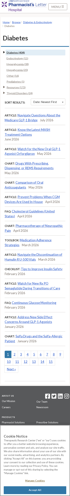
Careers (6, 407)
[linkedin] (60, 397)
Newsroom (42, 407)
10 (9, 362)
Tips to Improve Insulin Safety (42, 269)
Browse (16, 22)
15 (51, 362)
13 (34, 362)
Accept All (35, 490)
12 (25, 362)
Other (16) (13, 75)
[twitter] (53, 397)
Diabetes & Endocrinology (37, 22)
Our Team (41, 401)
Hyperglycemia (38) (18, 64)
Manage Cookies (35, 480)
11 (17, 362)
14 (42, 362)
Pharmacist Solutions (13, 422)
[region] (35, 460)
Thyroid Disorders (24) (20, 93)
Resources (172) (16, 87)
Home (6, 22)
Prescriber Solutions (47, 422)
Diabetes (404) (16, 52)
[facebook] (47, 397)
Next (11, 369)
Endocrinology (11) (17, 58)
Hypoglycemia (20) (17, 70)
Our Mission (8, 401)
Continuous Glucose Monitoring (34, 303)
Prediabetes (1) (15, 81)
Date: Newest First (45, 102)
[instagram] (66, 397)
